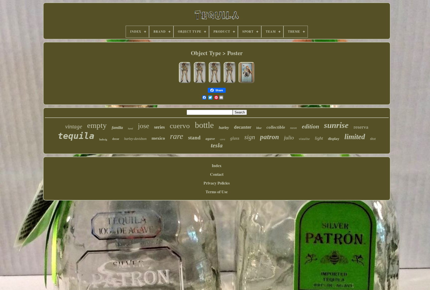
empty (97, 125)
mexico (158, 138)
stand (194, 138)
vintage (73, 126)
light (319, 138)
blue (259, 128)
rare (176, 136)
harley (224, 127)
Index (216, 165)
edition (310, 126)
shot (373, 139)
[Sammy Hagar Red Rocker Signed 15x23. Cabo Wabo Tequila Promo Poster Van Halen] (247, 82)
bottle (204, 125)
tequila (76, 136)
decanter (242, 127)
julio (289, 137)
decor (115, 139)
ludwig (103, 139)
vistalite (304, 139)
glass (234, 138)
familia (117, 127)
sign (249, 137)
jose (143, 126)
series (159, 127)
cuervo (180, 126)
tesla (217, 145)
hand (130, 128)
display (333, 139)
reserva (361, 127)
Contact (216, 174)
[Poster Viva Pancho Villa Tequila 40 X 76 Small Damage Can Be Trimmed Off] (185, 82)
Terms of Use (217, 191)
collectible (276, 127)
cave (222, 139)
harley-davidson (135, 139)
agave (210, 139)
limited (354, 136)
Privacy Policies (217, 183)
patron (269, 137)
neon (293, 128)
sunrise (336, 125)
